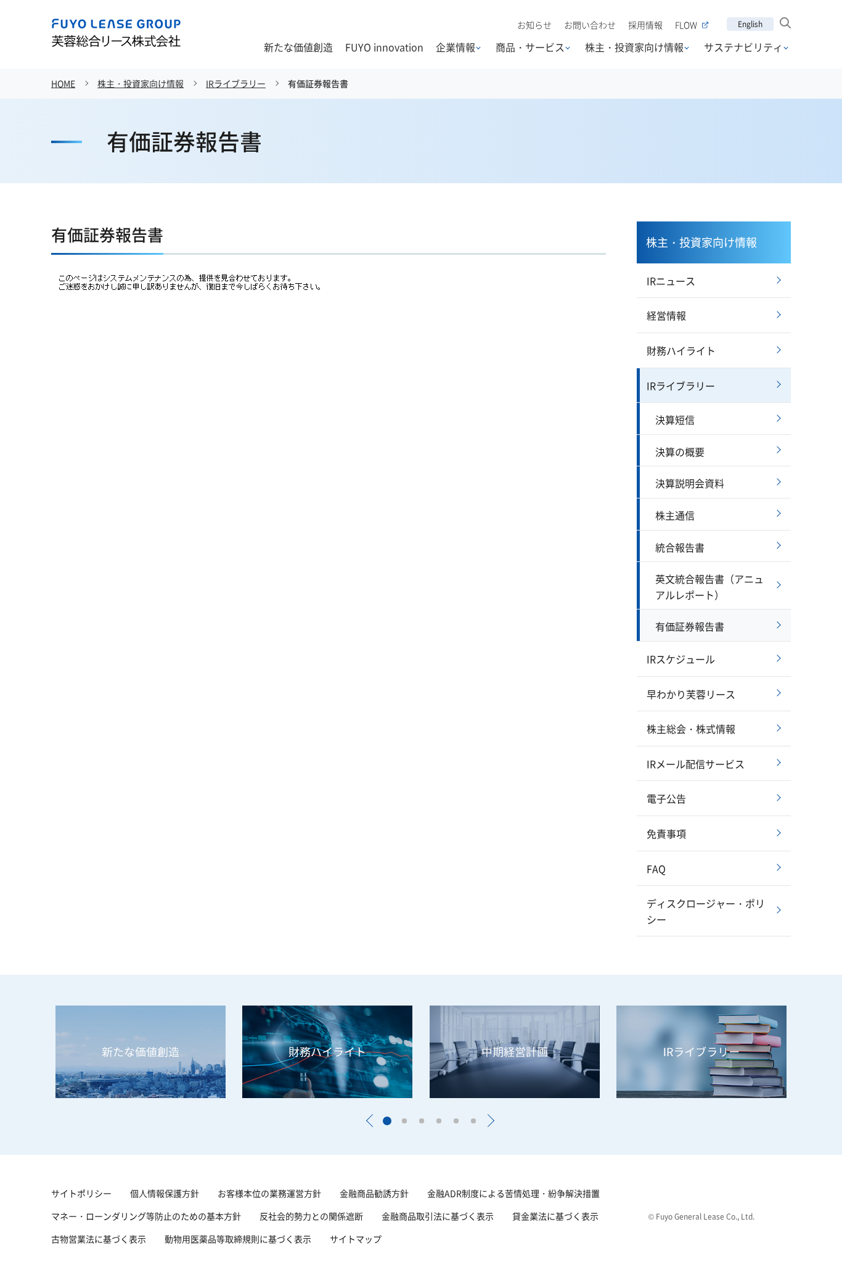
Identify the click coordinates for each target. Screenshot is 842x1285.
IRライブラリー (236, 83)
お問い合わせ (590, 25)
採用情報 (645, 25)
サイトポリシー (81, 1193)
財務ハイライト (681, 350)
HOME (63, 83)
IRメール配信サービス (696, 763)
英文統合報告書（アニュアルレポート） (709, 586)
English (750, 24)
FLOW (686, 25)
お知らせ (534, 25)
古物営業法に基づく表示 (98, 1239)
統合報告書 (680, 547)
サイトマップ (356, 1239)
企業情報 (455, 46)
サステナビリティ (743, 46)
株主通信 (675, 515)
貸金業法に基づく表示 (555, 1216)
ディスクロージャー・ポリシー (706, 911)
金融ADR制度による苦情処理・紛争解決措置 (513, 1193)
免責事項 (666, 833)
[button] (369, 1121)
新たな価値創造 (298, 46)
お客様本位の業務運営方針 (269, 1193)
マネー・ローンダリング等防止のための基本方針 (146, 1216)
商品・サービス (530, 46)
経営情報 (666, 315)
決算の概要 (680, 451)
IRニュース (671, 280)
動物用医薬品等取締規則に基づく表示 (238, 1239)
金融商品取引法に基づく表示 (438, 1216)
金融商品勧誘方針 (374, 1193)
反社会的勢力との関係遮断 (311, 1216)
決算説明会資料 (689, 483)
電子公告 (666, 798)
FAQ (656, 868)
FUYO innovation (384, 46)
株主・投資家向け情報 (634, 46)
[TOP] (800, 1243)
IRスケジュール (681, 658)
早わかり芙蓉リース (691, 694)
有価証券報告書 (689, 626)
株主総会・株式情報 (691, 728)
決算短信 (675, 419)
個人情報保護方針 (164, 1193)
